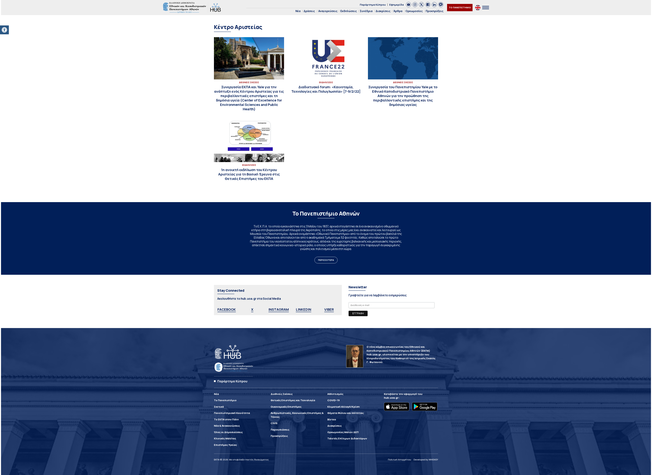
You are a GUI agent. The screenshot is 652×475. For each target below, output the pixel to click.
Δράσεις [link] (309, 11)
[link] (4, 29)
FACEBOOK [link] (227, 309)
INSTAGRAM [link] (278, 309)
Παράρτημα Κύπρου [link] (373, 4)
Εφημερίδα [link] (396, 4)
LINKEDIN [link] (303, 309)
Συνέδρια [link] (366, 11)
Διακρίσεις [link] (383, 11)
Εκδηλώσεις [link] (348, 11)
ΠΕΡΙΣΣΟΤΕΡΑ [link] (326, 260)
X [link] (252, 309)
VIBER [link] (329, 309)
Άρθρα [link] (397, 11)
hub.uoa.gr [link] (391, 397)
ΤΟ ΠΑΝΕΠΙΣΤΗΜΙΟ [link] (460, 7)
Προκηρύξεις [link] (434, 11)
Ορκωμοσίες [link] (414, 11)
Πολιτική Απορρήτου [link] (399, 459)
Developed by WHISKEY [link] (426, 459)
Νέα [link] (298, 11)
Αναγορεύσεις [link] (327, 11)
